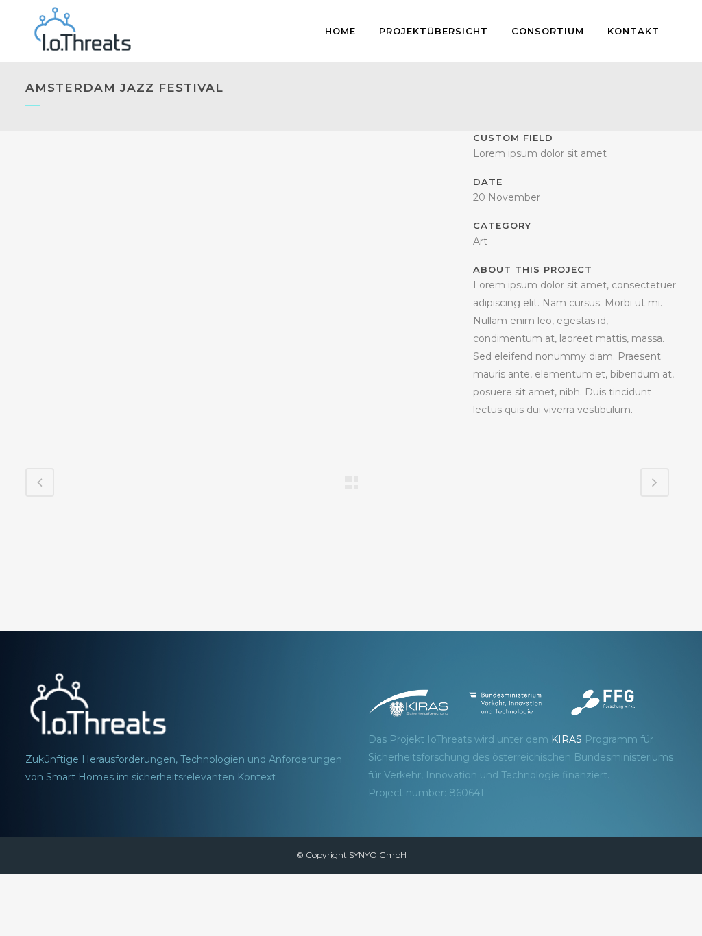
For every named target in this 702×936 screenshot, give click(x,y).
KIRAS (566, 739)
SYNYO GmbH (378, 855)
